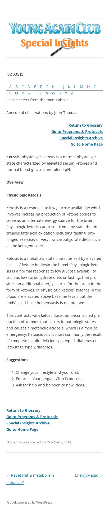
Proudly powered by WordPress (29, 502)
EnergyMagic (89, 475)
